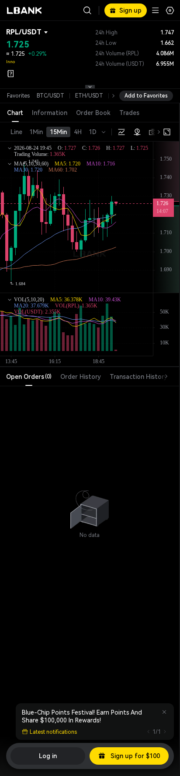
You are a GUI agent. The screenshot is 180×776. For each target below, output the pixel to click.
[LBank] (24, 10)
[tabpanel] (89, 505)
